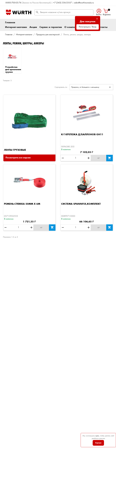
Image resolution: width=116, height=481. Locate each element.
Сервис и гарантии (50, 27)
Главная (10, 22)
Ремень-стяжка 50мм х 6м (22, 204)
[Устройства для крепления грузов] (12, 56)
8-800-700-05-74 (13, 3)
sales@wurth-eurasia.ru (84, 3)
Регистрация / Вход (87, 27)
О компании (71, 27)
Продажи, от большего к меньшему (91, 87)
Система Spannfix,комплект (81, 204)
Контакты (102, 27)
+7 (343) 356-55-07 (62, 3)
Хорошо (98, 443)
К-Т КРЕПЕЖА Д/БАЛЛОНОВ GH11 (82, 134)
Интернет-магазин (16, 27)
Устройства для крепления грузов (13, 69)
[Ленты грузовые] (29, 121)
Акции (33, 27)
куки (97, 436)
